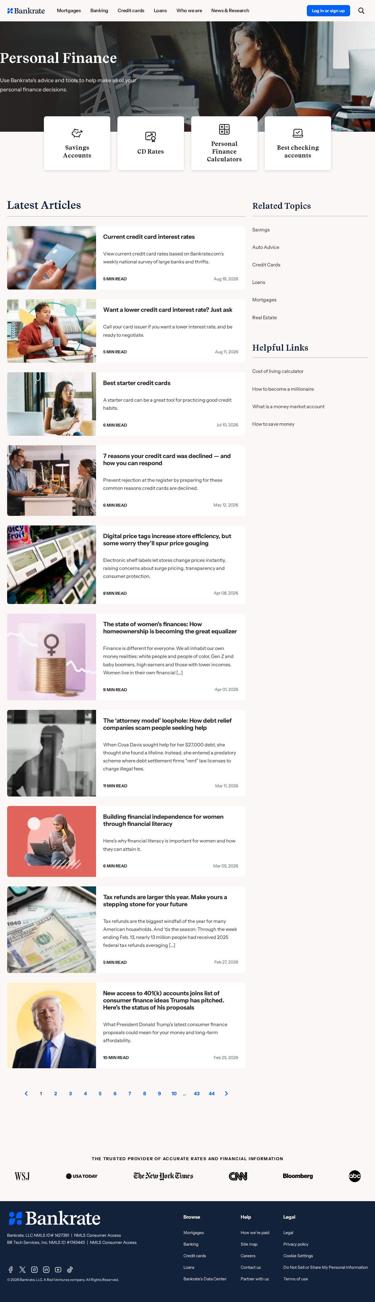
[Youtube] (58, 1269)
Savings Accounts (77, 151)
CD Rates (150, 151)
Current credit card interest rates (149, 236)
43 (197, 1093)
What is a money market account (288, 406)
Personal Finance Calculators (224, 151)
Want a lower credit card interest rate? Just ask (167, 309)
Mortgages (264, 300)
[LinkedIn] (46, 1269)
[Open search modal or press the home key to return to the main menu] (361, 10)
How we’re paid (255, 1232)
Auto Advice (265, 247)
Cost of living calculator (278, 371)
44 (212, 1093)
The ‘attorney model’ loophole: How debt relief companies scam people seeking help (167, 724)
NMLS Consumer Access (97, 1235)
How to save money (273, 424)
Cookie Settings (298, 1255)
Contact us (251, 1267)
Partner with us (255, 1279)
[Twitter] (22, 1269)
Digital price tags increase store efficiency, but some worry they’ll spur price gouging (167, 539)
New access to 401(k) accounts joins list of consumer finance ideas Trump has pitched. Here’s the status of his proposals (163, 1000)
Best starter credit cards (136, 383)
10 (174, 1093)
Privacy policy (295, 1244)
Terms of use (295, 1279)
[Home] (26, 11)
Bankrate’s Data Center (204, 1279)
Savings (261, 230)
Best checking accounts (298, 151)
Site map (249, 1244)
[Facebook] (10, 1269)
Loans (258, 282)
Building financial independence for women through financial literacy (163, 820)
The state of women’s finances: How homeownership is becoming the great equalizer (170, 628)
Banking (190, 1244)
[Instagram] (34, 1269)
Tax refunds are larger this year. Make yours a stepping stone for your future (165, 901)
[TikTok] (70, 1269)
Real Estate (264, 317)
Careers (248, 1255)
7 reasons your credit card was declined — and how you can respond (167, 459)
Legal (288, 1232)
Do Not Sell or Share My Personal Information (325, 1267)
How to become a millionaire (283, 389)
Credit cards (194, 1255)
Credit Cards (266, 265)
